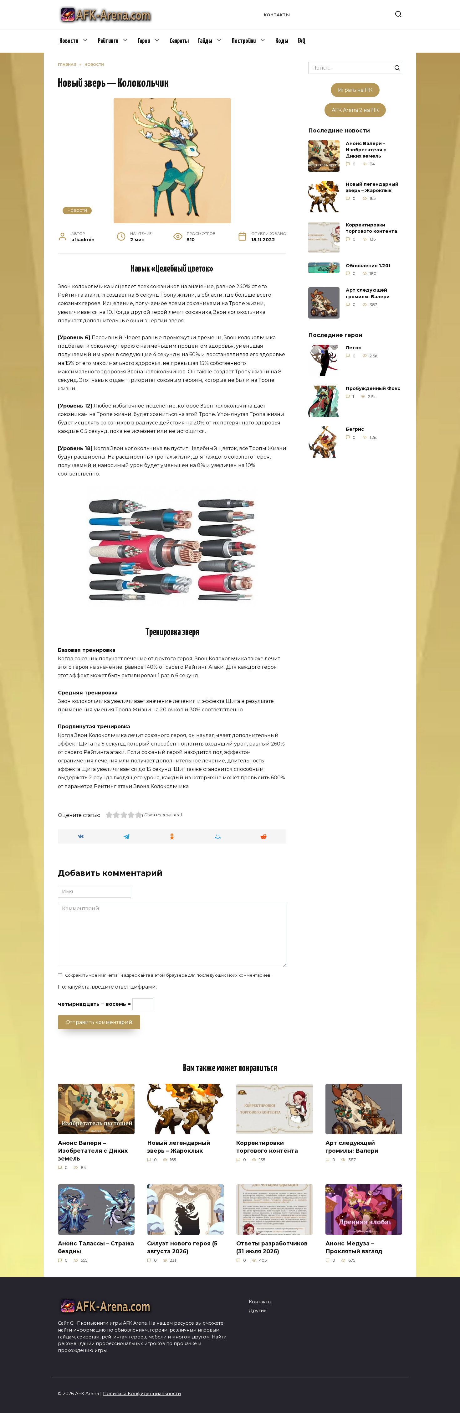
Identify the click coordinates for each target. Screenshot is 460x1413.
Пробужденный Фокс (373, 389)
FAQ (301, 41)
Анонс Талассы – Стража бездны (96, 1247)
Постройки (244, 41)
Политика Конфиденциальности (142, 1393)
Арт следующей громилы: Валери (368, 293)
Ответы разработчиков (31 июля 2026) (272, 1247)
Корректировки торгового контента (371, 228)
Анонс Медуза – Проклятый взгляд (353, 1247)
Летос (353, 348)
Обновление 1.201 (368, 265)
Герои (144, 41)
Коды (281, 41)
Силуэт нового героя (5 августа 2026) (182, 1247)
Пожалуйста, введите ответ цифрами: (107, 987)
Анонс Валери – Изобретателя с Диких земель (366, 150)
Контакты (277, 15)
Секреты (179, 41)
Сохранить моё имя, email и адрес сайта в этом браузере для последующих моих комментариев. (168, 975)
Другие (258, 1310)
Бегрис (355, 429)
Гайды (205, 41)
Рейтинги (108, 41)
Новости (68, 41)
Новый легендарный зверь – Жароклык (372, 187)
